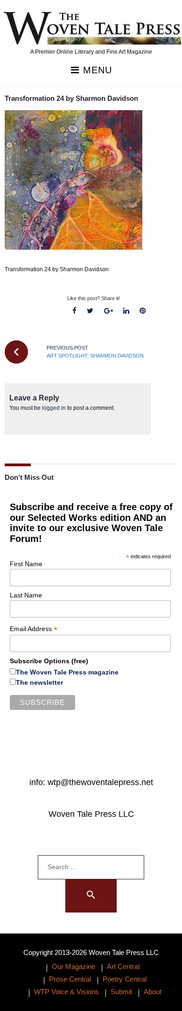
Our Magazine (73, 966)
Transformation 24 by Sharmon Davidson (71, 98)
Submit (121, 992)
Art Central (123, 966)
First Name (26, 564)
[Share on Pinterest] (142, 311)
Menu (96, 70)
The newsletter (39, 682)
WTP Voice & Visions (66, 992)
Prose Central (70, 979)
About (152, 992)
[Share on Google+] (108, 311)
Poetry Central (125, 979)
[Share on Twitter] (90, 311)
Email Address (33, 629)
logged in (54, 408)
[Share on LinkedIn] (126, 311)
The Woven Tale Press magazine (67, 672)
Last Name (26, 595)
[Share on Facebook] (74, 311)
